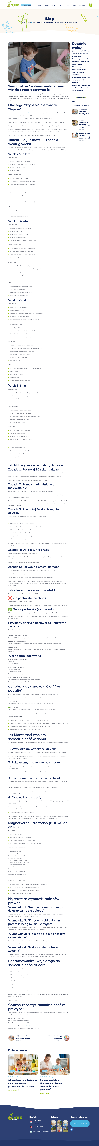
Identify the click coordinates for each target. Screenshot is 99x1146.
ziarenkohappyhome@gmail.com (41, 1131)
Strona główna (26, 22)
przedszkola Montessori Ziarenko (30, 113)
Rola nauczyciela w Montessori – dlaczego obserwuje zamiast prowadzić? (51, 1085)
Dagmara (21, 1077)
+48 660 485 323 (39, 1126)
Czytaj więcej (12, 1090)
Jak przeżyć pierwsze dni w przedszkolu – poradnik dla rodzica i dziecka (81, 61)
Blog (33, 22)
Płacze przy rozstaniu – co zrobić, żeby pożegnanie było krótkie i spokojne (81, 87)
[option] (23, 1073)
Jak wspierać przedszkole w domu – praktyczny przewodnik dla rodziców (22, 1083)
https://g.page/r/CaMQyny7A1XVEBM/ (33, 1025)
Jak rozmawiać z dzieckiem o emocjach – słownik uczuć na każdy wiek (81, 53)
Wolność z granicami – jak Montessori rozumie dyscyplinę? (81, 80)
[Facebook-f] (71, 1129)
